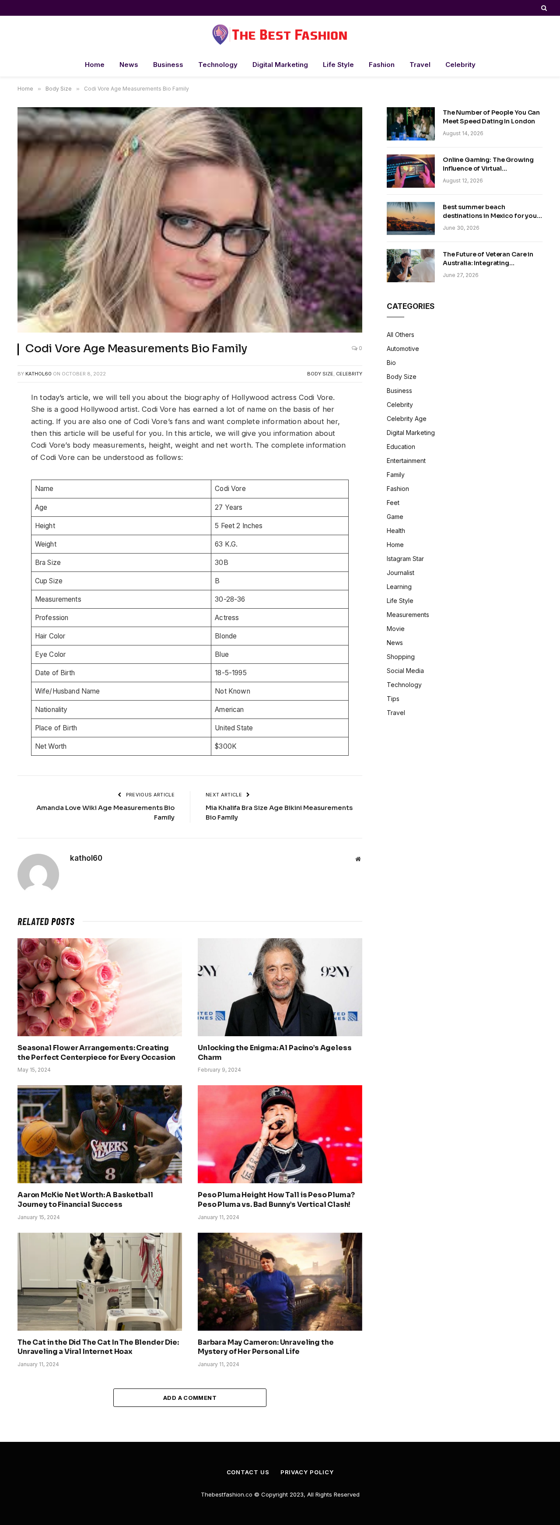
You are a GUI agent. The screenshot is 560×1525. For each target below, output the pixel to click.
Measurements (408, 614)
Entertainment (406, 460)
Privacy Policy (307, 1472)
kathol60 (38, 374)
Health (396, 530)
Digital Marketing (280, 64)
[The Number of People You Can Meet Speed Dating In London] (411, 123)
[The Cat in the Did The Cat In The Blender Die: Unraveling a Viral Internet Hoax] (100, 1282)
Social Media (405, 670)
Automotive (403, 348)
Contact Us (248, 1472)
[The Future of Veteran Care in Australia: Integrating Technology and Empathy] (411, 265)
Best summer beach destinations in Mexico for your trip (491, 211)
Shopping (401, 656)
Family (396, 474)
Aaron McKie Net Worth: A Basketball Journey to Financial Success (85, 1199)
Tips (393, 698)
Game (395, 516)
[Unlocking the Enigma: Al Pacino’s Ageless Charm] (280, 987)
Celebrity (460, 64)
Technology (218, 64)
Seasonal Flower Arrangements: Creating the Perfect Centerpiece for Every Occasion (96, 1052)
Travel (420, 64)
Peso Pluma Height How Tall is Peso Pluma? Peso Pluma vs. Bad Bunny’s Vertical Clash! (276, 1199)
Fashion (382, 64)
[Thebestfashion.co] (280, 34)
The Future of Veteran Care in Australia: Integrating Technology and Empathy (488, 258)
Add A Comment (190, 1397)
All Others (400, 334)
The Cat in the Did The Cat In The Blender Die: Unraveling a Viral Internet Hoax (98, 1347)
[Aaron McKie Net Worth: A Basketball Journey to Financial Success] (100, 1134)
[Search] (543, 8)
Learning (399, 586)
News (128, 64)
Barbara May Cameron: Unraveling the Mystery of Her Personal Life (265, 1347)
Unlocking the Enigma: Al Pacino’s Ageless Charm (274, 1052)
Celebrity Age (407, 418)
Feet (393, 502)
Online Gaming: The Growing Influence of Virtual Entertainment (488, 164)
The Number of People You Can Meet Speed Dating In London (491, 117)
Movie (396, 628)
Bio (391, 362)
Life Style (338, 64)
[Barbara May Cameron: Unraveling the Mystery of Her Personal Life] (280, 1282)
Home (95, 64)
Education (401, 446)
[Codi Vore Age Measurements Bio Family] (190, 220)
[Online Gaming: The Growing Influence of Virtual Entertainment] (411, 171)
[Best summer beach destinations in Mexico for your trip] (411, 218)
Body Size (320, 374)
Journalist (400, 572)
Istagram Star (405, 558)
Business (168, 64)
